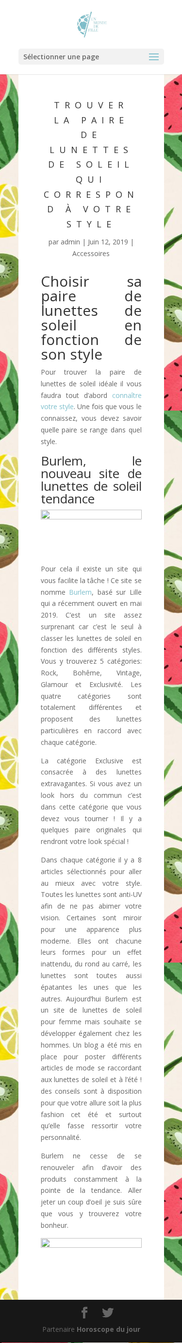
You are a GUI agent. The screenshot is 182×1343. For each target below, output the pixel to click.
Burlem (80, 592)
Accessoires (91, 253)
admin (70, 241)
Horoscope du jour (108, 1329)
